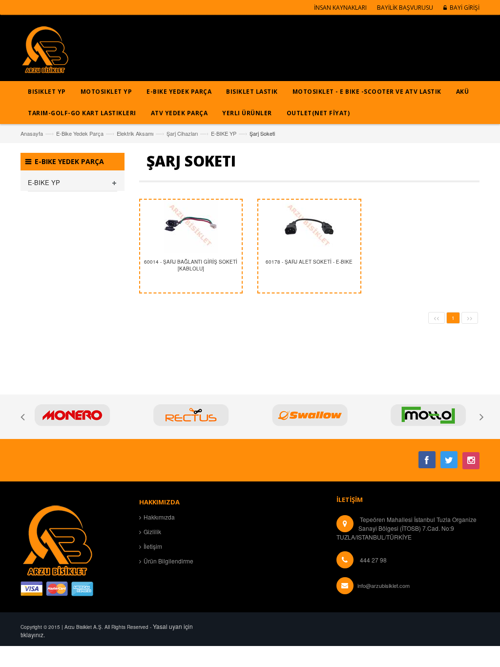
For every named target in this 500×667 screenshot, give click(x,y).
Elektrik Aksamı (135, 133)
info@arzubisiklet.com (383, 585)
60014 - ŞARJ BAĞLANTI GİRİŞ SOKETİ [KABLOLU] (190, 265)
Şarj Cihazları (182, 133)
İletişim (153, 546)
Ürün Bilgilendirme (168, 561)
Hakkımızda (159, 517)
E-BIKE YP (223, 133)
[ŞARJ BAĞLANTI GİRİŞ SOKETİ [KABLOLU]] (191, 226)
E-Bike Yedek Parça (80, 133)
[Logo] (57, 538)
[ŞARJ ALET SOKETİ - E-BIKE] (309, 226)
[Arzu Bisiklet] (45, 53)
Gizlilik (152, 531)
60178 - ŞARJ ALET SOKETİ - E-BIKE (309, 261)
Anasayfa (32, 133)
